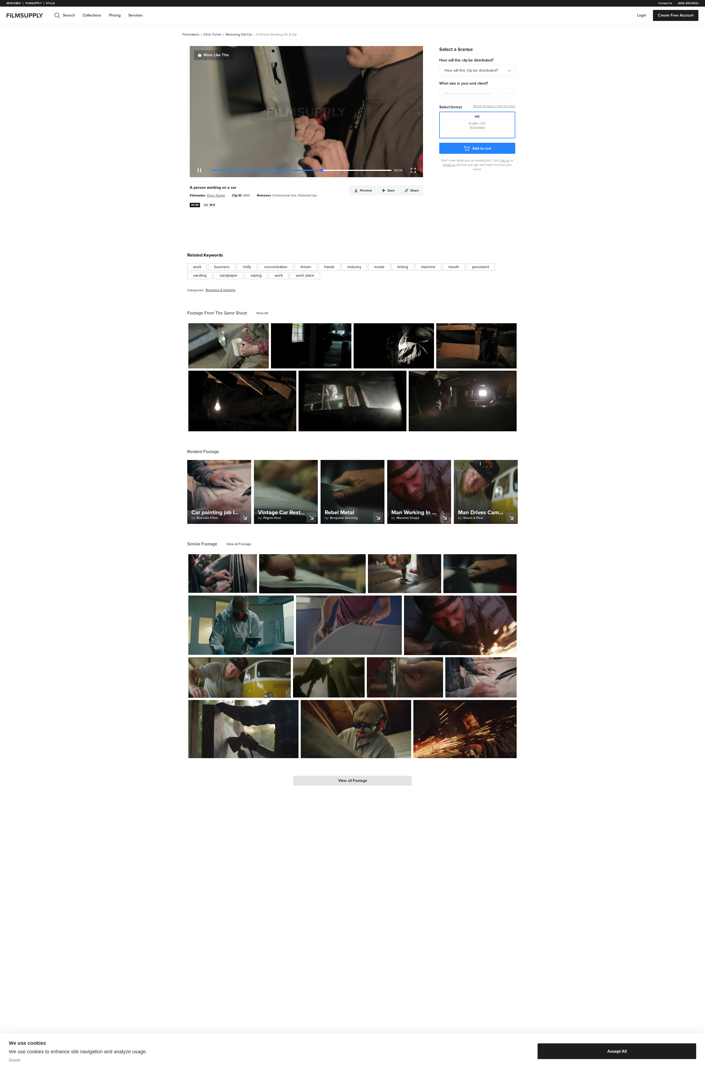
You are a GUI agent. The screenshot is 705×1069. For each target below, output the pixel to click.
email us (449, 165)
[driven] (306, 267)
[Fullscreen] (413, 170)
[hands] (329, 267)
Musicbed (14, 3)
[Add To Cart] (262, 362)
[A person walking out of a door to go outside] (311, 345)
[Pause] (199, 170)
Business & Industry (220, 290)
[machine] (428, 267)
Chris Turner (213, 34)
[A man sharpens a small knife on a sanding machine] (405, 677)
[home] (28, 15)
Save (248, 362)
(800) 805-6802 (688, 3)
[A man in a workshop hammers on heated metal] (404, 573)
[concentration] (276, 267)
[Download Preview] (235, 362)
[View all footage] (239, 544)
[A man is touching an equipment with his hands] (480, 573)
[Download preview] (223, 586)
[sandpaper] (228, 275)
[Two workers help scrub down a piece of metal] (312, 573)
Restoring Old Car (239, 34)
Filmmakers (190, 34)
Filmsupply (33, 3)
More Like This (216, 55)
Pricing (115, 15)
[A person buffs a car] (328, 677)
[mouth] (454, 267)
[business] (222, 267)
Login (641, 15)
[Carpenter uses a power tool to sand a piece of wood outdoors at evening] (243, 729)
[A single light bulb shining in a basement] (242, 401)
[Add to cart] (251, 586)
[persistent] (481, 267)
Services (135, 15)
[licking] (403, 267)
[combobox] (477, 93)
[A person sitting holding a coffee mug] (228, 345)
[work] (197, 267)
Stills (50, 3)
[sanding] (200, 275)
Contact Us (665, 3)
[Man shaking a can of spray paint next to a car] (463, 401)
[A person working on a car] (352, 401)
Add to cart (481, 148)
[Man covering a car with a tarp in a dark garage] (394, 345)
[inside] (379, 267)
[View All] (262, 313)
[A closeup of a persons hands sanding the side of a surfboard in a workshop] (349, 625)
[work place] (305, 275)
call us (504, 160)
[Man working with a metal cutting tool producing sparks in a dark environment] (465, 729)
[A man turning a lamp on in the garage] (476, 345)
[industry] (354, 267)
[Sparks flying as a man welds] (460, 625)
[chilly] (247, 267)
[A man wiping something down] (239, 677)
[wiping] (256, 275)
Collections (92, 15)
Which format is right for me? (494, 106)
